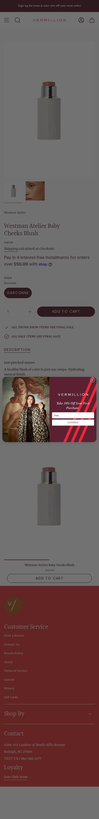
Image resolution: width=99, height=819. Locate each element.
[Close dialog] (92, 380)
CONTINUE (73, 422)
